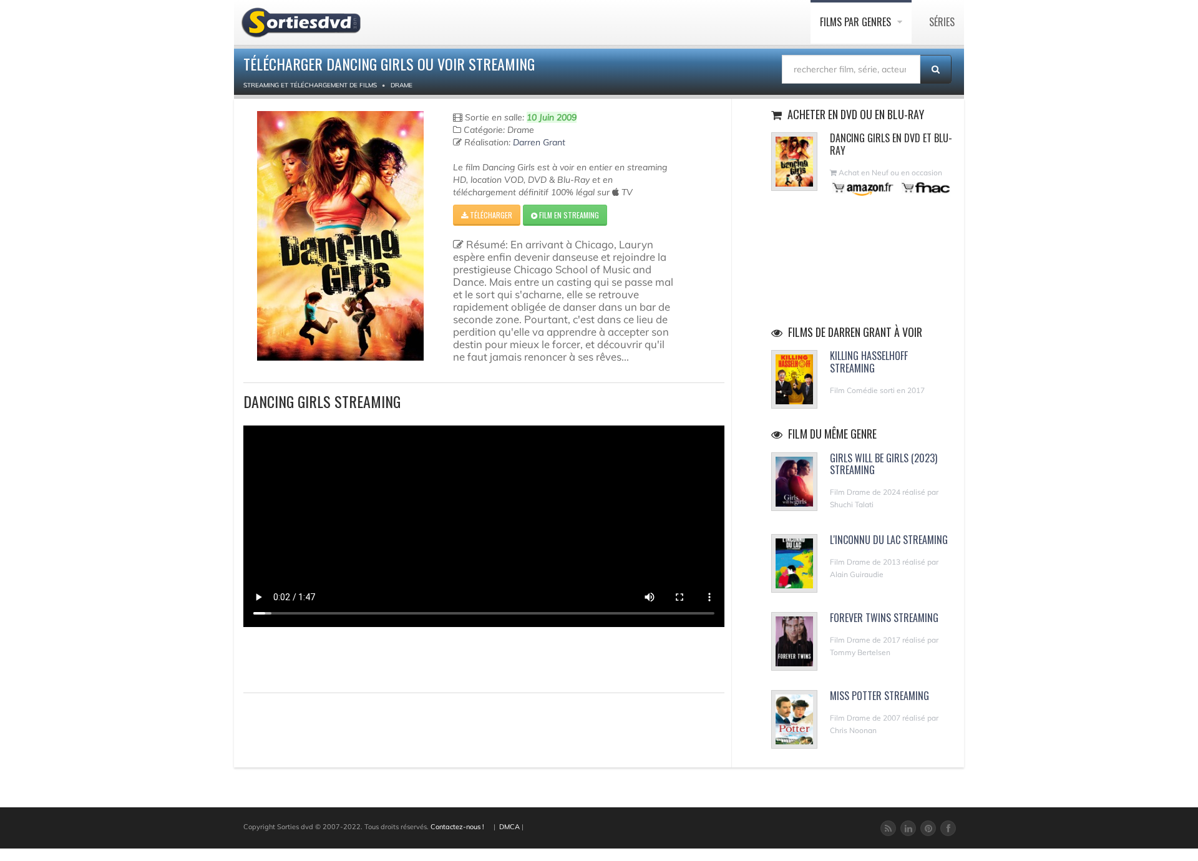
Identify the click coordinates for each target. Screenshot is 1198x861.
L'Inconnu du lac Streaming (889, 539)
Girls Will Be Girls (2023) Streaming (883, 463)
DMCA (509, 826)
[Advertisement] (316, 658)
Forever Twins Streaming (884, 617)
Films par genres (857, 21)
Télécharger (490, 215)
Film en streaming (568, 215)
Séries (942, 21)
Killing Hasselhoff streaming (869, 361)
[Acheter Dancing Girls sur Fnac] (924, 187)
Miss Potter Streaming (879, 695)
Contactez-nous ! (457, 826)
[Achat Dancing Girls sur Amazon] (863, 187)
